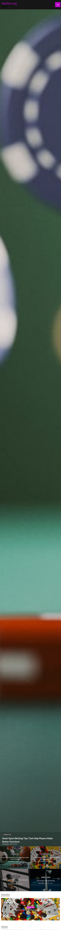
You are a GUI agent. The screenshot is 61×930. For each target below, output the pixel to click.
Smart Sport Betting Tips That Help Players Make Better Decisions (27, 840)
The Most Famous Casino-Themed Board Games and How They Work (45, 858)
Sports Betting (15, 876)
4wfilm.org (9, 3)
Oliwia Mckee (5, 844)
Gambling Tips (7, 834)
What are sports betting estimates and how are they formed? (15, 880)
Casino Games (45, 854)
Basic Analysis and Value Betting (46, 880)
